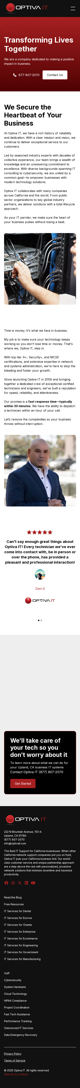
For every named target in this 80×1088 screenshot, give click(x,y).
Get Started (23, 783)
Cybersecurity (12, 980)
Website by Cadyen (16, 1074)
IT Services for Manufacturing (22, 959)
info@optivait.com (15, 843)
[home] (26, 8)
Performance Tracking (18, 1021)
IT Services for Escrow (18, 917)
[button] (72, 8)
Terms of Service (14, 1060)
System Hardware (15, 986)
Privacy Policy (12, 1053)
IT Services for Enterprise (20, 931)
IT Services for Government (21, 952)
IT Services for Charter (18, 924)
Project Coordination (16, 1007)
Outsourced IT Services (18, 1028)
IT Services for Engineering (21, 945)
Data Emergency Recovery (20, 1034)
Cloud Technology (15, 993)
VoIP (7, 973)
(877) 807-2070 (51, 772)
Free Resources (14, 904)
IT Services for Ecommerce (21, 938)
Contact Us (55, 75)
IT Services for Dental (17, 911)
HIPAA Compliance (15, 1000)
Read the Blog (13, 897)
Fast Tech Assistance (17, 1014)
